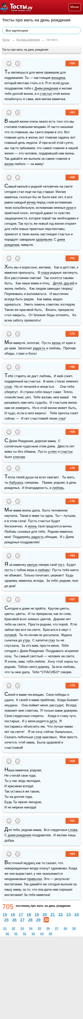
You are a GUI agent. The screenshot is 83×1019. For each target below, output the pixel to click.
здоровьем (44, 239)
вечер (31, 202)
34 (31, 928)
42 (24, 933)
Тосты (6, 39)
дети (53, 721)
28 (30, 920)
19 (37, 914)
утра (26, 640)
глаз (61, 418)
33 (22, 928)
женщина (58, 78)
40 (7, 933)
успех (52, 451)
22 (60, 914)
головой (10, 635)
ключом (19, 457)
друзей (69, 283)
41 (16, 933)
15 (5, 914)
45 (50, 933)
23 (68, 914)
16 (13, 914)
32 (13, 928)
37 (56, 928)
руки (69, 207)
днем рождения (19, 835)
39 (74, 928)
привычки (34, 879)
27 (22, 920)
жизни (9, 164)
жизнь (56, 343)
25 (6, 920)
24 (76, 914)
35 (39, 928)
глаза (45, 272)
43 (33, 933)
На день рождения (28, 39)
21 (52, 914)
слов (8, 386)
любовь (58, 488)
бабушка (16, 482)
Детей (57, 283)
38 (65, 928)
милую (32, 565)
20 (44, 914)
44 (42, 933)
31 (5, 928)
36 (48, 928)
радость (39, 348)
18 (29, 914)
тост (61, 565)
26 (14, 920)
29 (38, 920)
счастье (46, 93)
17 (21, 914)
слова (72, 830)
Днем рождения (46, 88)
